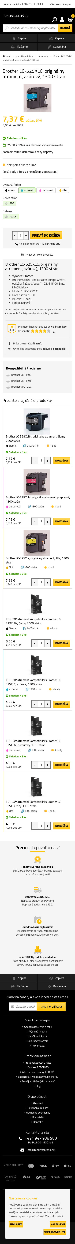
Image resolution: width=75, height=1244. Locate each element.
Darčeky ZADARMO (38, 1067)
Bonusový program (38, 1041)
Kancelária (59, 46)
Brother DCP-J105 (21, 381)
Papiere (59, 38)
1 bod (53, 446)
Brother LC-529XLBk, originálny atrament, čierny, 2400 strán (36, 438)
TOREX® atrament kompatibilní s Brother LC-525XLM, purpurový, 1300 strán (34, 743)
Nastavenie (58, 1224)
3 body (51, 811)
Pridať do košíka (46, 235)
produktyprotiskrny (24, 56)
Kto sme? (38, 1103)
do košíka (61, 461)
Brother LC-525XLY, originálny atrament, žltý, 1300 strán (37, 560)
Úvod (8, 56)
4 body (54, 628)
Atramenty (43, 56)
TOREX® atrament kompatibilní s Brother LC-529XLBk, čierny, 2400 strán (34, 621)
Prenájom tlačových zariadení (38, 1081)
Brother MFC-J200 (21, 387)
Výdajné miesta (38, 1032)
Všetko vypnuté (54, 1232)
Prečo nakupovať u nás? (38, 1063)
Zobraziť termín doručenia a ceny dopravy (28, 152)
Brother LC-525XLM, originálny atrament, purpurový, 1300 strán (38, 499)
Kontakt (38, 1122)
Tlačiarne (22, 46)
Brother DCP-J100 (21, 375)
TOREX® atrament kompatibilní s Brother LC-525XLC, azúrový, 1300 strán (34, 682)
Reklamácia (38, 1046)
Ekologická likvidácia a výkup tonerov (38, 1077)
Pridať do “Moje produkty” (39, 255)
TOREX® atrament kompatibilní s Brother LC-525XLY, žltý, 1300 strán (34, 804)
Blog (38, 1086)
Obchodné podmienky (38, 1113)
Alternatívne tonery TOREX (38, 1072)
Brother (28, 276)
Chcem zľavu (51, 1006)
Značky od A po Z (38, 1036)
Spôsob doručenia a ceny (38, 1027)
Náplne (22, 38)
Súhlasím (16, 1224)
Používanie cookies (38, 1108)
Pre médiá (38, 1117)
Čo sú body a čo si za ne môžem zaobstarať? (30, 171)
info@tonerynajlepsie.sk (41, 1150)
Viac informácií (54, 1216)
